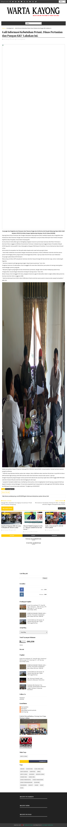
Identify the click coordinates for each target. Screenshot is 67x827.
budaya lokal (40, 774)
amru (38, 771)
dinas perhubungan (26, 782)
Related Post (7, 508)
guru (41, 785)
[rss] (27, 1)
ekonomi (37, 782)
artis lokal (23, 756)
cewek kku (23, 777)
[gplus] (16, 1)
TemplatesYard (29, 825)
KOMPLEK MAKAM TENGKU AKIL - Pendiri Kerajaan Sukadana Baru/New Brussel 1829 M (37, 615)
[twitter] (13, 1)
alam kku (32, 771)
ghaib (36, 785)
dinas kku (32, 777)
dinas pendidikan (38, 779)
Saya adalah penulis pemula (28, 710)
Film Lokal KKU (39, 768)
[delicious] (36, 1)
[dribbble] (24, 1)
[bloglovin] (21, 1)
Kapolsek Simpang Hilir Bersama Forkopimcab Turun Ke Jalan (11, 526)
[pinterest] (18, 1)
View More (62, 508)
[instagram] (33, 1)
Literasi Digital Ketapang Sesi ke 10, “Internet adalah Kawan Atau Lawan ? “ (33, 527)
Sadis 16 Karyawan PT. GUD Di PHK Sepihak (54, 526)
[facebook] (10, 1)
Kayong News (24, 707)
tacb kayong (24, 712)
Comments (42, 761)
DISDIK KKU (29, 768)
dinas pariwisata (25, 779)
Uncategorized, (21, 39)
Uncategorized (10, 28)
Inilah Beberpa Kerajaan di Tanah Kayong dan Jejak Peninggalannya (35, 621)
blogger (12, 535)
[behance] (30, 1)
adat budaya (24, 771)
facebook (54, 535)
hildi (21, 787)
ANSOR (22, 768)
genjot (31, 785)
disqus (33, 535)
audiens (31, 774)
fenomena (23, 785)
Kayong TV (24, 708)
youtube (22, 699)
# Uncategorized (10, 489)
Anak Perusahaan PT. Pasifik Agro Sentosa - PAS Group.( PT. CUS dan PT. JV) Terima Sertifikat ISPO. (33, 660)
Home (3, 28)
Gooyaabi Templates (47, 825)
